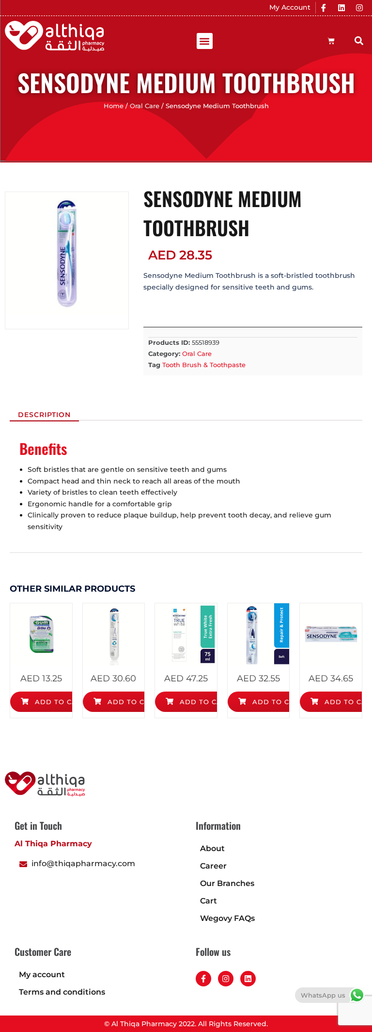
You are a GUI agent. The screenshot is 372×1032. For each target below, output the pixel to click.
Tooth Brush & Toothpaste (204, 365)
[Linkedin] (341, 8)
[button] (205, 41)
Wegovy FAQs (227, 918)
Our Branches (227, 883)
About (212, 848)
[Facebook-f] (203, 978)
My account (42, 974)
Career (213, 866)
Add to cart (59, 702)
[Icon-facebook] (323, 8)
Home (114, 106)
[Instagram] (359, 8)
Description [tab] (44, 414)
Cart (208, 900)
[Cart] (331, 41)
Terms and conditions (62, 992)
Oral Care (144, 106)
